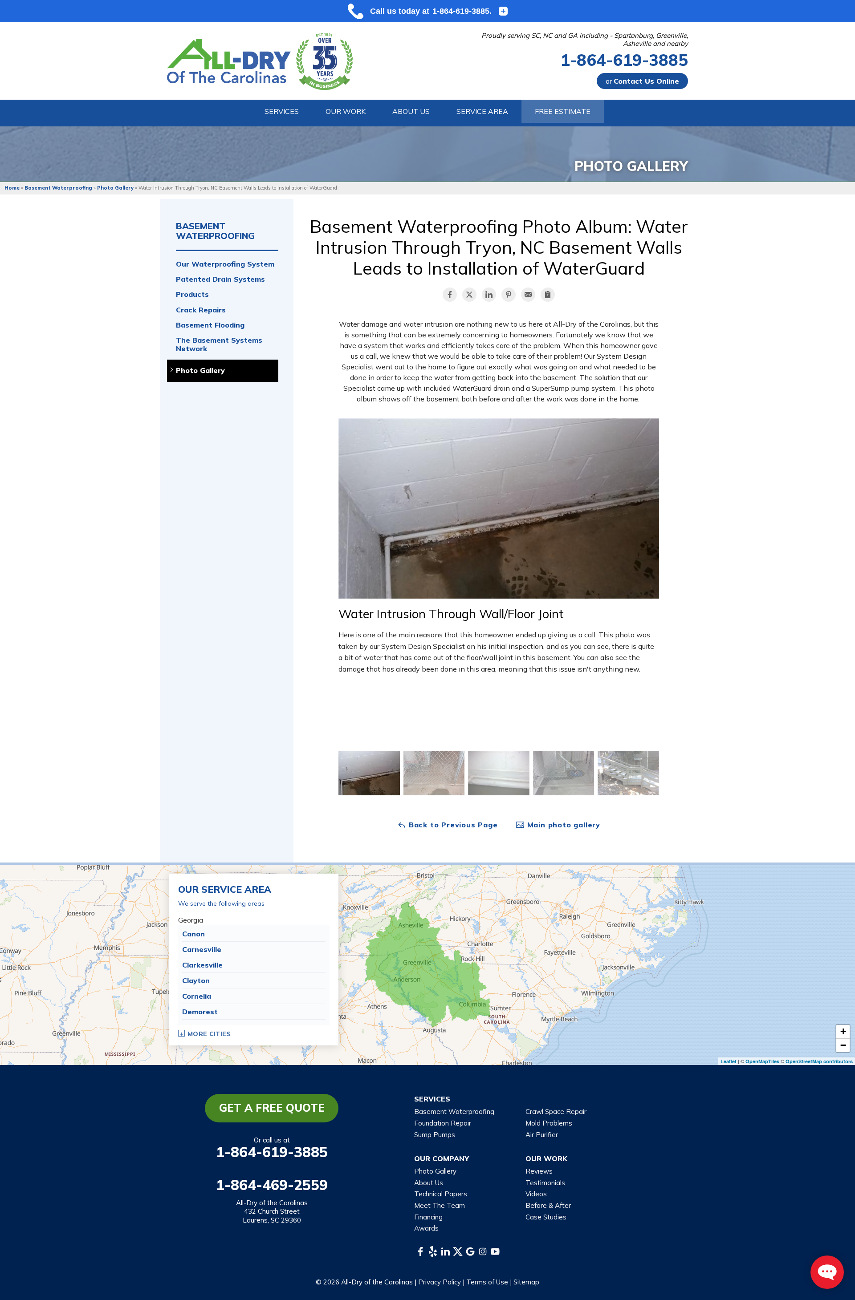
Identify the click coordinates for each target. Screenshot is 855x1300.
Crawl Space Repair (555, 1111)
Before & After (548, 1205)
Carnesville (201, 949)
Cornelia (196, 996)
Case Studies (545, 1217)
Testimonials (545, 1183)
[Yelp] (433, 1251)
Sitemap (526, 1282)
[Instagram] (482, 1251)
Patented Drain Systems (220, 279)
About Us (428, 1183)
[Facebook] (420, 1251)
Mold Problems (548, 1123)
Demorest (200, 1011)
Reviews (539, 1171)
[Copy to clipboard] (548, 295)
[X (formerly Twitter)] (457, 1251)
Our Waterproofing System (225, 264)
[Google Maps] (470, 1251)
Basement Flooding (210, 325)
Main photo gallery (562, 824)
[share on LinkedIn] (489, 295)
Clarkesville (202, 964)
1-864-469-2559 (272, 1185)
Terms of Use (487, 1282)
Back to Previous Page (452, 824)
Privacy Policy (439, 1282)
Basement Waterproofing (215, 231)
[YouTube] (495, 1251)
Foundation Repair (442, 1123)
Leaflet (729, 1061)
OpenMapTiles (762, 1061)
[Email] (528, 295)
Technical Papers (440, 1194)
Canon (193, 933)
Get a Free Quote (272, 1107)
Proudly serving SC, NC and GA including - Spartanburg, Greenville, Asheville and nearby (584, 40)
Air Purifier (541, 1134)
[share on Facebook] (450, 295)
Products (192, 294)
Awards (426, 1228)
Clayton (196, 980)
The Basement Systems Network (219, 344)
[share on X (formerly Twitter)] (469, 295)
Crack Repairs (201, 310)
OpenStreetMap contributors (819, 1061)
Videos (536, 1194)
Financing (428, 1217)
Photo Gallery (200, 370)
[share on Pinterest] (508, 295)
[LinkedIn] (445, 1251)
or (642, 81)
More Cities (209, 1034)
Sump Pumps (434, 1134)
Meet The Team (439, 1205)
